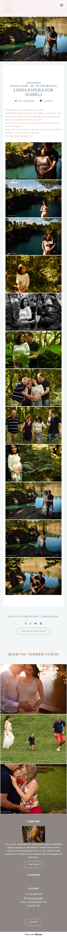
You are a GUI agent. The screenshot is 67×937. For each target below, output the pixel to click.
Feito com (33, 934)
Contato (33, 922)
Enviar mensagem (35, 898)
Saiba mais (33, 865)
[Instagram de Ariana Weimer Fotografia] (35, 911)
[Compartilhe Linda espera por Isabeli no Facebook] (25, 623)
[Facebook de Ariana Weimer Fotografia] (31, 911)
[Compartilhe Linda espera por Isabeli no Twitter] (35, 623)
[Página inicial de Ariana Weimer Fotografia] (8, 8)
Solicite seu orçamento (33, 631)
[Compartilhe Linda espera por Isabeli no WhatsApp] (30, 623)
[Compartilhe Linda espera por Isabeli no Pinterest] (41, 623)
